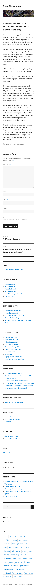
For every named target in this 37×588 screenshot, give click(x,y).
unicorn (19, 573)
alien (10, 536)
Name (5, 191)
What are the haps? (9, 453)
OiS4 (30, 558)
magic (30, 551)
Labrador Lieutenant (12, 339)
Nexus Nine (8, 354)
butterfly (14, 540)
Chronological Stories (12, 419)
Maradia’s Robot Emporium (14, 318)
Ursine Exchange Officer (13, 347)
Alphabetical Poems (11, 436)
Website (6, 208)
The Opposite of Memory (13, 373)
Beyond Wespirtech (11, 313)
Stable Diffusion (9, 569)
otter (5, 562)
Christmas (7, 544)
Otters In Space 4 (10, 291)
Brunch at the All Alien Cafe (14, 315)
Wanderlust (28, 573)
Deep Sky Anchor (12, 6)
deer (5, 547)
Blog (27, 144)
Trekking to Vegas (11, 496)
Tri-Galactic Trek (11, 337)
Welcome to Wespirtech (13, 310)
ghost (24, 551)
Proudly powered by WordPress (23, 584)
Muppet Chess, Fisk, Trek (13, 486)
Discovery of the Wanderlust (14, 359)
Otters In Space (10, 284)
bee (21, 536)
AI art (5, 536)
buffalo (6, 540)
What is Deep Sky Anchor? (14, 270)
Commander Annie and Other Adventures (19, 386)
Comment (7, 165)
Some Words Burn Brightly (14, 402)
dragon (16, 547)
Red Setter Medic (10, 352)
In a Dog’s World (10, 296)
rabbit (23, 562)
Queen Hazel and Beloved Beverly (16, 388)
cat (20, 540)
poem (11, 562)
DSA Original (24, 547)
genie (18, 551)
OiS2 (19, 558)
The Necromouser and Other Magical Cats (19, 383)
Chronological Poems (12, 438)
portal (17, 562)
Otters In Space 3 (10, 289)
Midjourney (15, 555)
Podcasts (8, 422)
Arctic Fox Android (11, 344)
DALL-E (27, 544)
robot (29, 562)
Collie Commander (11, 342)
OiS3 (25, 558)
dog (10, 547)
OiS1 (14, 558)
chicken (25, 540)
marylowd (8, 144)
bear (16, 536)
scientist (6, 566)
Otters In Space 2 (10, 286)
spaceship (14, 566)
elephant (7, 551)
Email (5, 199)
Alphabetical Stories (12, 417)
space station (24, 566)
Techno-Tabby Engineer (13, 349)
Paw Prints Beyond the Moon (15, 294)
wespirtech (7, 577)
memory (6, 555)
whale (15, 577)
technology (20, 569)
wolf (20, 577)
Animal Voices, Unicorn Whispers (16, 381)
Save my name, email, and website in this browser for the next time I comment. (17, 220)
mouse (23, 555)
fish (13, 551)
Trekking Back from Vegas (14, 489)
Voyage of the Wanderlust (13, 357)
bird (25, 536)
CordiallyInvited (17, 544)
